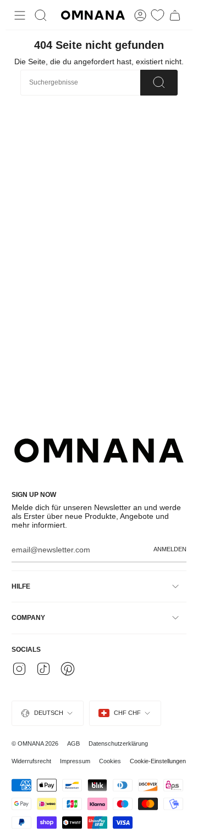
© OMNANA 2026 (35, 743)
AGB (73, 743)
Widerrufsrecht (31, 761)
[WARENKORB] (175, 15)
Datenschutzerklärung (118, 743)
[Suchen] (159, 83)
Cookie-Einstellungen (158, 761)
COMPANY (28, 618)
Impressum (75, 761)
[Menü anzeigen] (20, 15)
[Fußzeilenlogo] (99, 450)
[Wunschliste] (157, 15)
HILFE (21, 586)
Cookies (110, 761)
